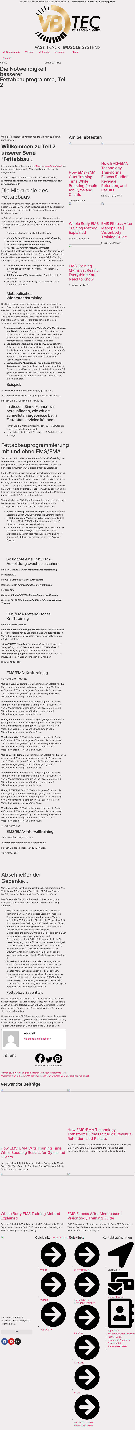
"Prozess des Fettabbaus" (48, 166)
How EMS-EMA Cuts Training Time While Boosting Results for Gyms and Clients (83, 183)
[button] (40, 1060)
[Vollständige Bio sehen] (50, 1038)
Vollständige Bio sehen (36, 1038)
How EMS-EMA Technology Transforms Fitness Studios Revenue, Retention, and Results (114, 176)
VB (11, 52)
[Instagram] (18, 1341)
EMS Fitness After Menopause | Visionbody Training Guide (116, 230)
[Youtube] (11, 1341)
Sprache (7, 58)
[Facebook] (4, 1341)
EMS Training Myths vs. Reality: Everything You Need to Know (84, 273)
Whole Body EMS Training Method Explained (84, 228)
